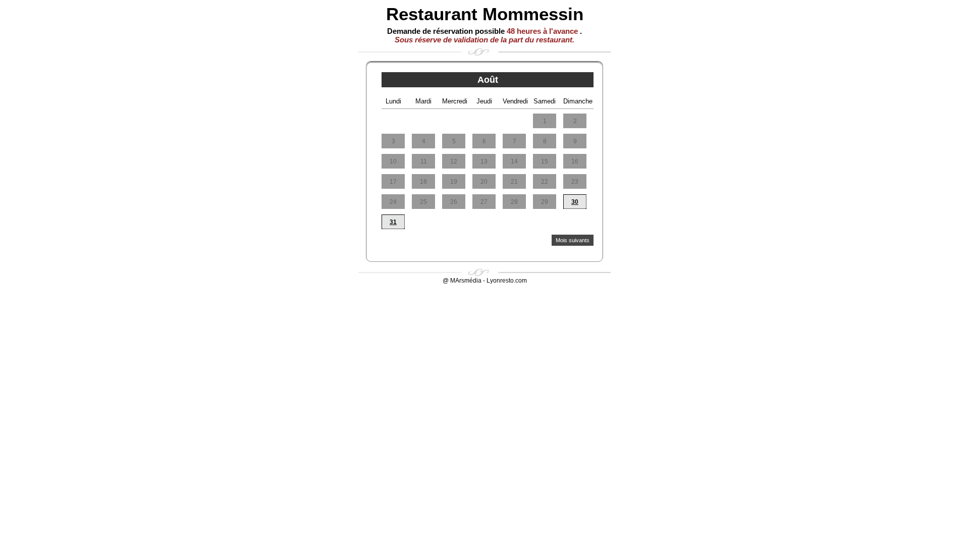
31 (393, 222)
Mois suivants (572, 240)
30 (574, 201)
